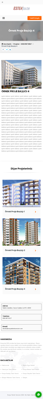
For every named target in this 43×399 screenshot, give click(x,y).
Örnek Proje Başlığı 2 (15, 250)
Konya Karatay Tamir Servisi (10, 373)
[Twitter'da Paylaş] (6, 49)
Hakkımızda (5, 365)
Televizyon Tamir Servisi (9, 369)
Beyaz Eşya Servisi (28, 365)
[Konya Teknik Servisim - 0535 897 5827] (21, 8)
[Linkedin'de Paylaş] (10, 49)
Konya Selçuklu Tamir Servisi (31, 373)
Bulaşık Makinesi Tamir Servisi (11, 377)
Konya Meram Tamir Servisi (31, 369)
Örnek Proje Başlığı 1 (15, 211)
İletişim (25, 377)
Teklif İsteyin (35, 18)
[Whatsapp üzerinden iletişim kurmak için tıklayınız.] (38, 394)
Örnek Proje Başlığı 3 (15, 289)
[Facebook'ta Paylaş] (3, 49)
